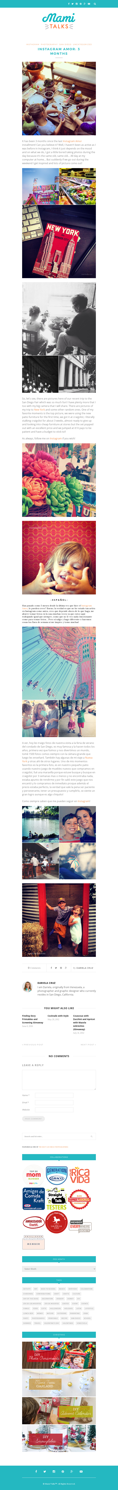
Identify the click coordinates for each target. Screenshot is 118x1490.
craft (56, 1294)
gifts (43, 1308)
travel (37, 1323)
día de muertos (52, 1303)
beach (62, 1289)
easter (66, 1303)
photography (49, 44)
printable (53, 1318)
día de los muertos (32, 1303)
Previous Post (33, 1044)
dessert (60, 1299)
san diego (75, 1318)
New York (39, 409)
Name (25, 1095)
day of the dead (30, 1299)
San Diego (65, 44)
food (35, 1308)
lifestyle (89, 1308)
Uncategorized (82, 44)
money (40, 1313)
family (26, 1308)
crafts (66, 1294)
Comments (34, 968)
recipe (64, 1318)
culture (76, 1294)
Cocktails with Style (58, 1015)
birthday (73, 1289)
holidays (68, 1308)
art (35, 1289)
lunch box (28, 1313)
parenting (75, 1313)
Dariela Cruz (85, 968)
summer (27, 1323)
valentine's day (51, 1323)
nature (50, 1313)
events (85, 1303)
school (87, 1318)
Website (26, 1109)
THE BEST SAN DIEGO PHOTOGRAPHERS (53, 1147)
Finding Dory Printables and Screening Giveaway (32, 1019)
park (86, 1313)
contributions (43, 1294)
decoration (47, 1299)
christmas (28, 1294)
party (25, 1318)
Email (25, 1102)
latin (78, 1308)
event (75, 1303)
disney (70, 1299)
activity (27, 1289)
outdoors (61, 1313)
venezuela (82, 1323)
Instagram (56, 438)
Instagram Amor (72, 141)
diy (78, 1299)
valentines (68, 1323)
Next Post (88, 1044)
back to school (48, 1289)
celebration (86, 1289)
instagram (32, 44)
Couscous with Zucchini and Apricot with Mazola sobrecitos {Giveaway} (84, 1022)
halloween (55, 1308)
